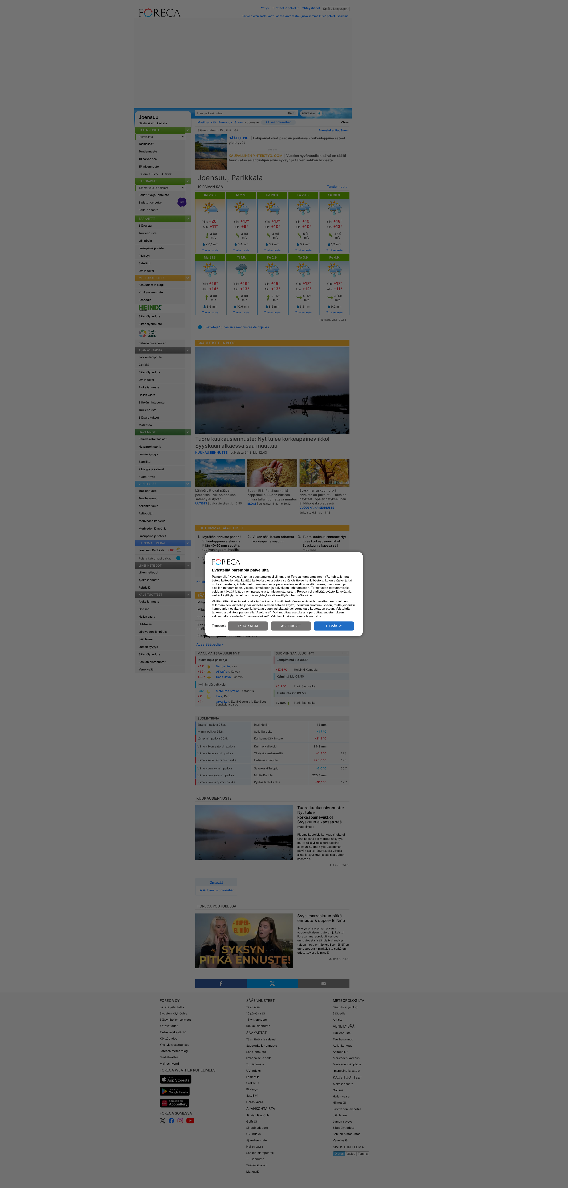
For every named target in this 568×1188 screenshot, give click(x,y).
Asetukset (291, 626)
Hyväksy (334, 626)
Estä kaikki (248, 626)
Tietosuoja (219, 625)
